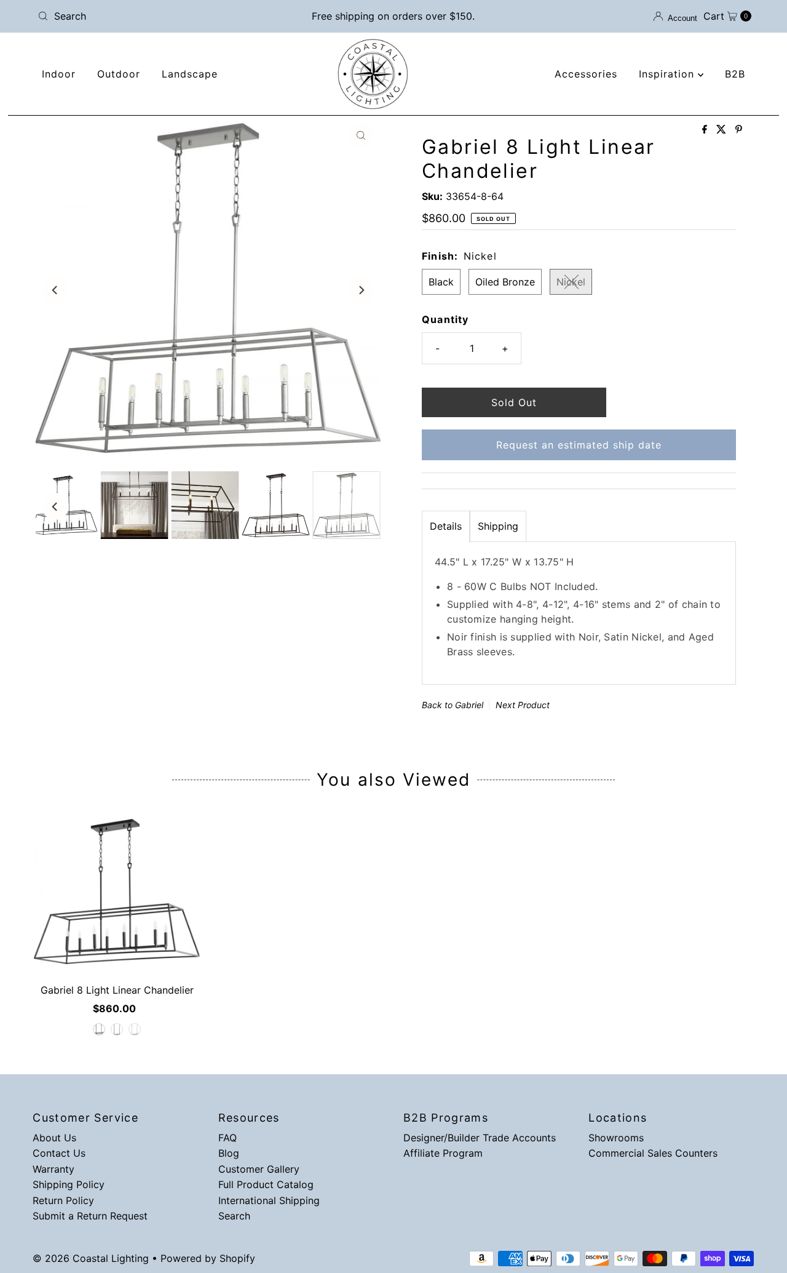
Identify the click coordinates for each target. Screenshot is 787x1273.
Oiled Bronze (505, 282)
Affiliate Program (443, 1153)
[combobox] (149, 16)
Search (234, 1216)
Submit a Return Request (90, 1216)
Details (446, 526)
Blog (228, 1153)
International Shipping (269, 1200)
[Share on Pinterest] (738, 130)
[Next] (360, 290)
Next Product (523, 705)
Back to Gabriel (452, 705)
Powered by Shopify (207, 1258)
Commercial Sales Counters (653, 1153)
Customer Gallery (258, 1169)
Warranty (53, 1169)
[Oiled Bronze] (117, 1029)
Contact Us (59, 1153)
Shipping (498, 526)
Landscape (190, 74)
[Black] (99, 1029)
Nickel (570, 282)
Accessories (586, 74)
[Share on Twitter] (722, 130)
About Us (54, 1137)
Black (441, 282)
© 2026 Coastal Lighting (91, 1258)
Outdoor (118, 74)
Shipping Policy (69, 1184)
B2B (735, 74)
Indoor (59, 74)
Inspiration (668, 74)
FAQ (227, 1137)
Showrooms (616, 1137)
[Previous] (55, 290)
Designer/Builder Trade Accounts (479, 1137)
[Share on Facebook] (706, 130)
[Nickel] (135, 1029)
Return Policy (63, 1200)
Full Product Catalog (266, 1184)
